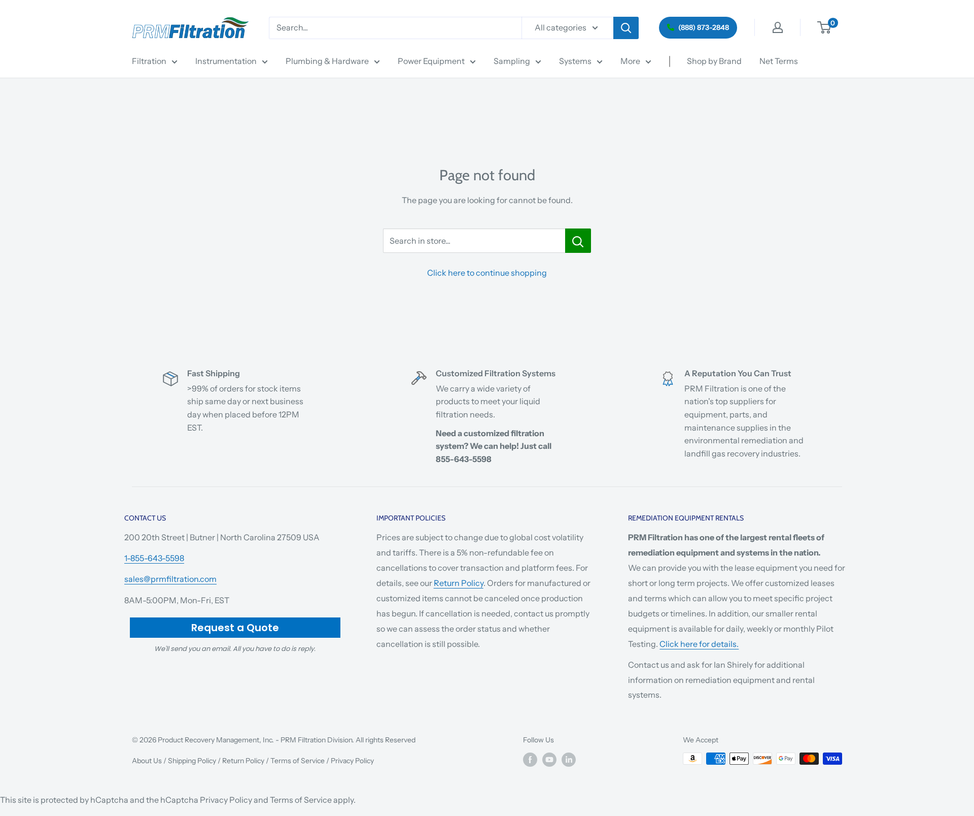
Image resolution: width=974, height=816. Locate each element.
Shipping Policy (192, 760)
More (630, 61)
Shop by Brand (714, 61)
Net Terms (778, 61)
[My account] (778, 27)
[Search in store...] (578, 241)
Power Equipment (431, 61)
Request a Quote (235, 628)
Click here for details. (699, 644)
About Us (147, 760)
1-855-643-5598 (154, 558)
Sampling (512, 61)
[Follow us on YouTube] (549, 760)
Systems (575, 61)
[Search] (626, 28)
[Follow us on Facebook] (530, 760)
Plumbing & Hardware (327, 61)
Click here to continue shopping (487, 273)
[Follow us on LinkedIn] (569, 760)
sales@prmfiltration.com (170, 579)
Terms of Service (297, 760)
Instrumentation (226, 61)
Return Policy (458, 583)
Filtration (149, 61)
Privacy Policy (352, 760)
